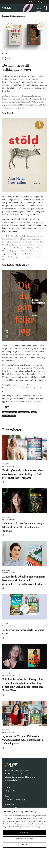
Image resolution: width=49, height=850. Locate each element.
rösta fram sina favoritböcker (18, 99)
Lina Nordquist (7, 396)
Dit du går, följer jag (30, 82)
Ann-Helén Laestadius (31, 79)
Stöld (18, 79)
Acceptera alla (24, 832)
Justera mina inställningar (24, 839)
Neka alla (24, 845)
